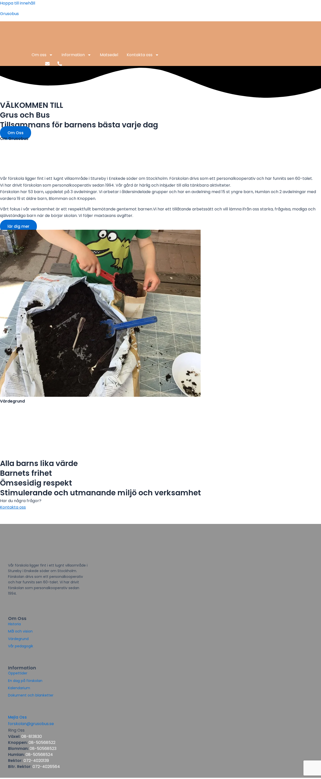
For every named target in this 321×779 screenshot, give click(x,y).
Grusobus (9, 14)
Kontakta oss (139, 55)
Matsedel (109, 55)
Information (73, 55)
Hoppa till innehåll (17, 3)
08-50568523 (43, 748)
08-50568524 (39, 754)
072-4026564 (46, 766)
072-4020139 (36, 760)
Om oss (39, 55)
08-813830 (31, 736)
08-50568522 (42, 742)
